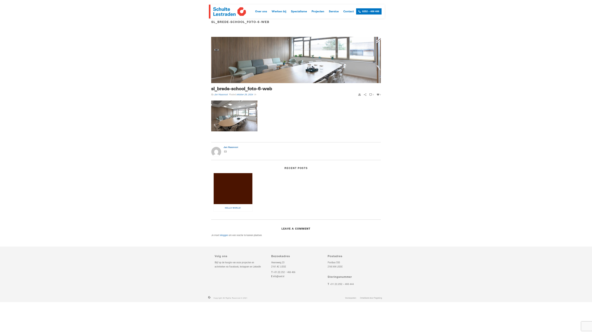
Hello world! (233, 207)
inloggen (224, 235)
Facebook (234, 266)
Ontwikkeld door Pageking (371, 298)
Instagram (244, 266)
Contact (348, 11)
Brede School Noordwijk (334, 28)
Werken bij (279, 11)
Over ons (261, 11)
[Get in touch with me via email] (225, 151)
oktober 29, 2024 (244, 94)
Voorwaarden (350, 298)
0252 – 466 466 (370, 11)
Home (315, 28)
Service (334, 11)
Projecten (318, 11)
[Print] (359, 94)
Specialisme (299, 11)
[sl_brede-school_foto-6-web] (296, 60)
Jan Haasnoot (221, 94)
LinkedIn (257, 266)
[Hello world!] (233, 188)
